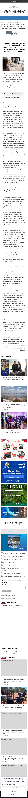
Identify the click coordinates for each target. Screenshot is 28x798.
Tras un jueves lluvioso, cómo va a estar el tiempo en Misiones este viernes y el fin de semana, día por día (14, 406)
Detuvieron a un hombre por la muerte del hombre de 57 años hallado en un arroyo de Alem (13, 732)
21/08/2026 (6, 382)
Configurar (14, 794)
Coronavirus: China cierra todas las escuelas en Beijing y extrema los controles (15, 347)
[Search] (26, 18)
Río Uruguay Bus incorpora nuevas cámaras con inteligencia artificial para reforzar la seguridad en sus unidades (14, 758)
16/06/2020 (6, 53)
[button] (2, 18)
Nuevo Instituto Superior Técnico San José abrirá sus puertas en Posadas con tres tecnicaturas (13, 379)
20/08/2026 (6, 409)
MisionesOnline (8, 330)
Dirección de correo (7, 584)
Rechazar (14, 791)
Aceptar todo (14, 787)
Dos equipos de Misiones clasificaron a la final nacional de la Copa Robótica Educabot (14, 432)
